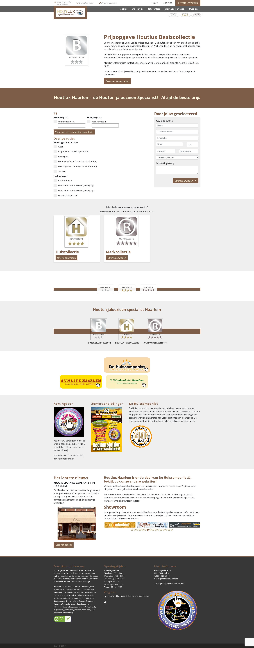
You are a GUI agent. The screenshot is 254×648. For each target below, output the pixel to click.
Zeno (63, 645)
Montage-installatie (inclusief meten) (77, 166)
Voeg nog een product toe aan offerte (74, 132)
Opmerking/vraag (165, 163)
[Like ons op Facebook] (105, 602)
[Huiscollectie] (77, 231)
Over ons (193, 8)
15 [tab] (169, 530)
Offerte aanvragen (188, 3)
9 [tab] (153, 530)
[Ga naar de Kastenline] (152, 525)
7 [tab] (148, 530)
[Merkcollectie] (127, 231)
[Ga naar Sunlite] (81, 382)
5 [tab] (143, 530)
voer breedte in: (66, 121)
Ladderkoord (65, 180)
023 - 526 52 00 (163, 576)
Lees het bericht (64, 544)
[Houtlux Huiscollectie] (185, 14)
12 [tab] (161, 530)
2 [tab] (135, 530)
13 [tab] (164, 530)
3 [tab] (137, 530)
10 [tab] (156, 530)
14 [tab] (166, 530)
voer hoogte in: (99, 121)
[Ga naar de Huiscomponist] (127, 365)
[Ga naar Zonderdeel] (120, 525)
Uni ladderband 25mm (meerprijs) (76, 185)
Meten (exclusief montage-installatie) (77, 161)
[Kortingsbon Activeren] (69, 422)
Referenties (154, 8)
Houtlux (123, 8)
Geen (61, 146)
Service (61, 171)
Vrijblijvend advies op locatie (73, 151)
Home (155, 3)
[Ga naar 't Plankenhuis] (127, 382)
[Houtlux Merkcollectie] (197, 14)
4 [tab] (140, 530)
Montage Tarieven (175, 8)
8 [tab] (150, 530)
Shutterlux (137, 8)
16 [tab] (172, 530)
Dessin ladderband (68, 195)
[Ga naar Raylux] (184, 525)
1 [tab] (132, 530)
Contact (167, 3)
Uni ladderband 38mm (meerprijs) (76, 190)
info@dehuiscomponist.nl (167, 578)
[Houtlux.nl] (70, 12)
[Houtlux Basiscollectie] (174, 14)
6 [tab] (145, 530)
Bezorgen (63, 156)
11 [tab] (158, 530)
